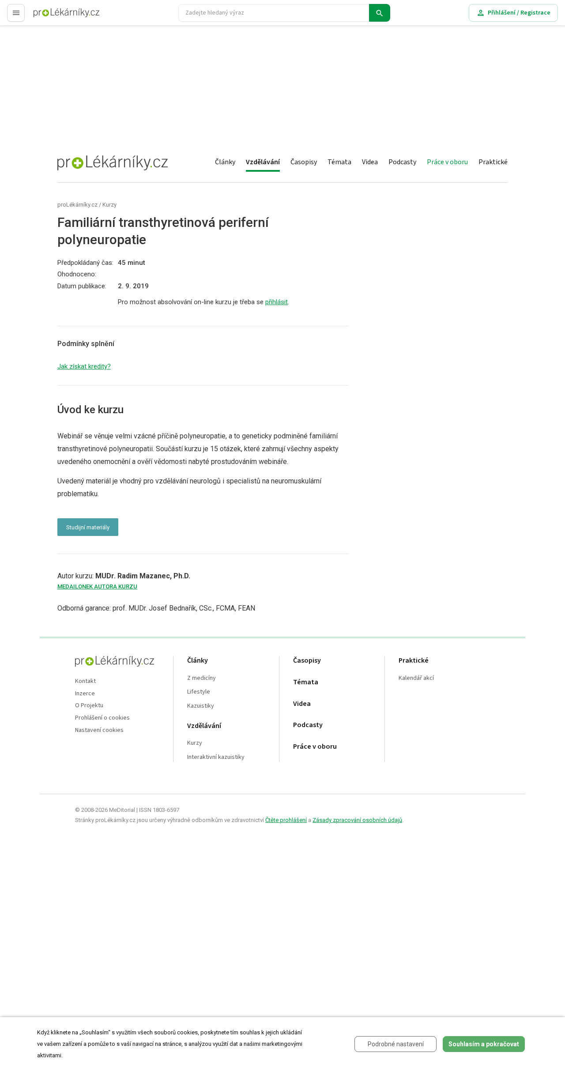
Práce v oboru (447, 162)
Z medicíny (201, 678)
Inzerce (85, 694)
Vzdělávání (263, 162)
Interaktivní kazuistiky (216, 757)
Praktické (493, 162)
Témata (339, 162)
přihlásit (276, 302)
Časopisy (303, 162)
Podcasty (402, 162)
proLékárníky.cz (77, 204)
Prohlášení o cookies (102, 718)
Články (225, 162)
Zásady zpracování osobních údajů (357, 820)
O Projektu (89, 705)
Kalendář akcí (416, 678)
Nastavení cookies (99, 730)
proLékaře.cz (51, 16)
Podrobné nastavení (396, 1044)
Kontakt (85, 681)
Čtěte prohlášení (286, 820)
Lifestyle (198, 692)
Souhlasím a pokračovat (483, 1044)
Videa (370, 162)
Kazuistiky (200, 706)
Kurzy (109, 204)
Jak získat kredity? (84, 366)
